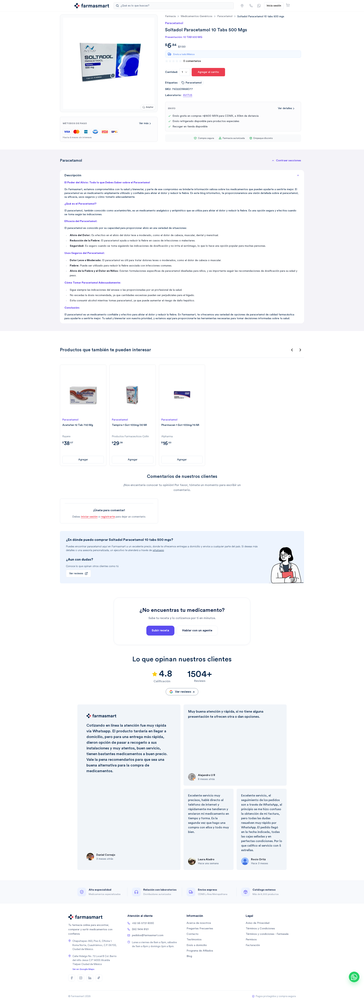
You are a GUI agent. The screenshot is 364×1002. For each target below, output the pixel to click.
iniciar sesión (89, 516)
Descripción (72, 175)
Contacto (192, 934)
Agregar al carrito (208, 72)
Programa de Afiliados (200, 950)
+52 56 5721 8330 (143, 923)
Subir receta (160, 630)
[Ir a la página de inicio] (91, 5)
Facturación (253, 945)
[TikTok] (99, 977)
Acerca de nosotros (199, 923)
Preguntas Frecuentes (200, 928)
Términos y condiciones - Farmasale (267, 934)
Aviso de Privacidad (257, 923)
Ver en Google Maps (83, 969)
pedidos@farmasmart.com (147, 935)
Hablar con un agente (197, 630)
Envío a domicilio (197, 945)
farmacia (170, 16)
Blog (189, 956)
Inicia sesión (274, 5)
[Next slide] (300, 350)
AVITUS (187, 95)
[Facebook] (71, 977)
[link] (260, 16)
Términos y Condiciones (260, 928)
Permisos (251, 939)
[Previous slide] (292, 350)
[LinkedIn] (89, 977)
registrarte (108, 516)
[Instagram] (80, 977)
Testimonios (194, 939)
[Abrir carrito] (288, 5)
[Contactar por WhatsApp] (259, 6)
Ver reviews (76, 573)
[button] (242, 5)
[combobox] (184, 72)
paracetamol (224, 16)
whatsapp (158, 550)
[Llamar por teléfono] (251, 6)
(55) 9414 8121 (140, 929)
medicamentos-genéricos (196, 16)
